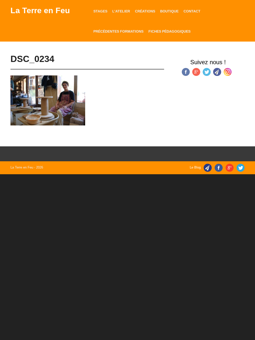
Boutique (169, 11)
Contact (192, 11)
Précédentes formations (118, 31)
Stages (100, 11)
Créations (145, 11)
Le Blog (195, 167)
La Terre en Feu (40, 10)
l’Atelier (121, 11)
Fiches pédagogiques (169, 31)
